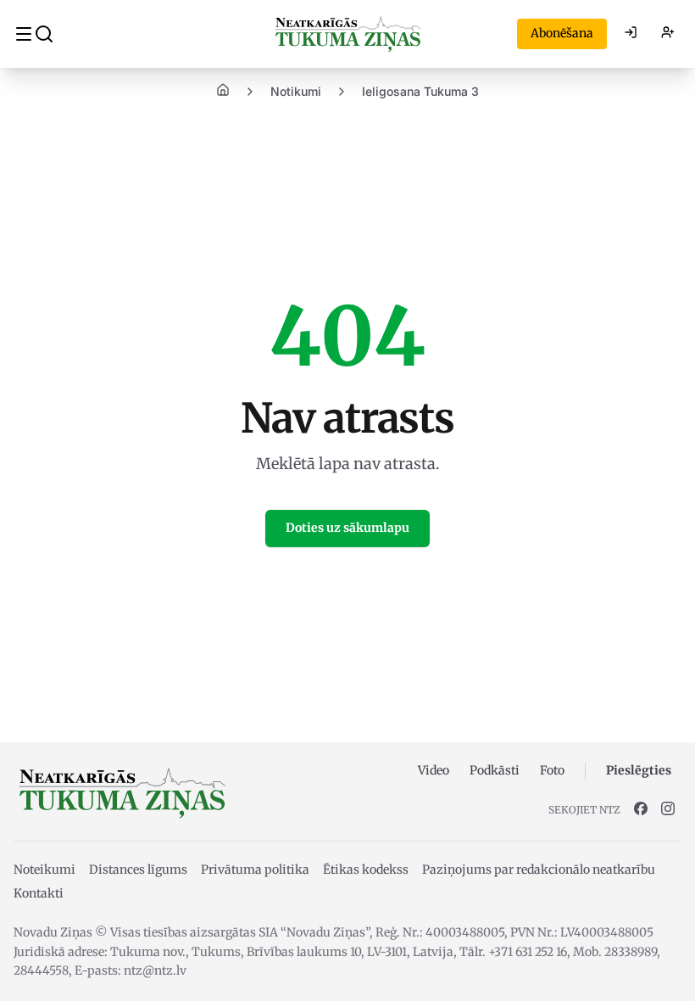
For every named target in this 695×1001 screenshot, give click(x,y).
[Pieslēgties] (630, 34)
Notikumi (295, 91)
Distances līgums (138, 869)
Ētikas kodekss (366, 869)
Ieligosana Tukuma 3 (420, 91)
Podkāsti (495, 770)
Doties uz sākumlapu (347, 527)
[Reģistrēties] (667, 34)
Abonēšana (562, 33)
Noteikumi (44, 869)
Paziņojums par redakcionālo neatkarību (538, 869)
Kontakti (39, 893)
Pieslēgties (638, 770)
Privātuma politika (255, 869)
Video (433, 770)
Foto (552, 770)
